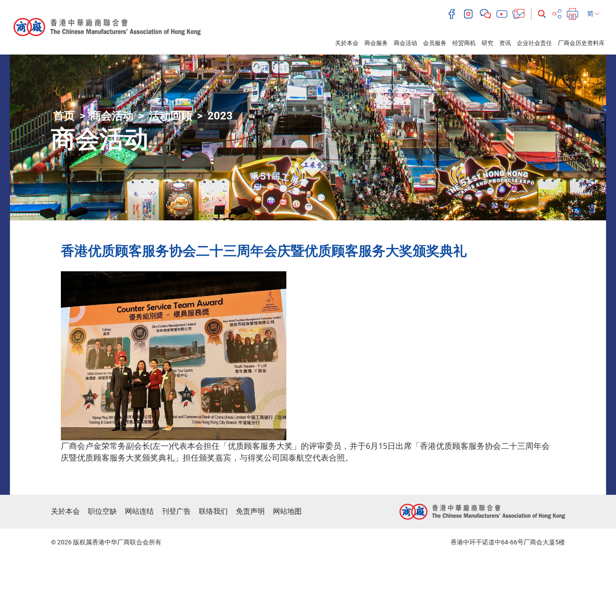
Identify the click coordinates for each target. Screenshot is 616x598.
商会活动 (405, 43)
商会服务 (376, 43)
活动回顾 (170, 116)
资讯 (505, 43)
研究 (487, 43)
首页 (64, 116)
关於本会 (347, 43)
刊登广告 (176, 511)
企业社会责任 (534, 43)
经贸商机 (464, 43)
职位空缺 (102, 511)
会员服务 (434, 43)
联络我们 (213, 511)
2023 (220, 116)
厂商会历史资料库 (581, 43)
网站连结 (139, 511)
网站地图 (287, 511)
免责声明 (250, 511)
